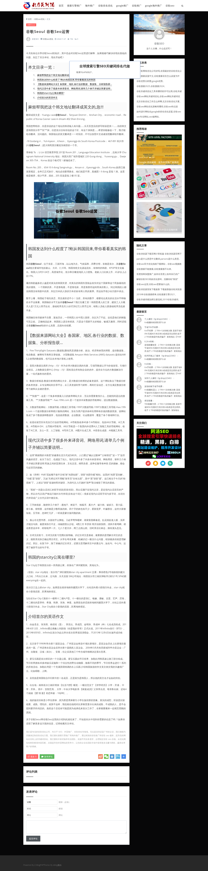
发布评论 (48, 756)
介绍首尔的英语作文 (47, 97)
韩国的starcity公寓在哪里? (50, 93)
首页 (61, 5)
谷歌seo (170, 5)
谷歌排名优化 (105, 5)
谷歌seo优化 (39, 19)
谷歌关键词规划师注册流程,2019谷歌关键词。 (158, 299)
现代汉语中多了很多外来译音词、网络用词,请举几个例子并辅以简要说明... (74, 88)
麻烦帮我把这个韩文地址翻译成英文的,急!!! (58, 75)
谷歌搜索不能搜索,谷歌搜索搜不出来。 (155, 269)
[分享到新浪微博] (100, 756)
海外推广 (90, 5)
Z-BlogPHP (39, 865)
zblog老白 (57, 865)
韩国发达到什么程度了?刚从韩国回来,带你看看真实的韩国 (66, 79)
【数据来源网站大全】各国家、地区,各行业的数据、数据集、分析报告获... (74, 84)
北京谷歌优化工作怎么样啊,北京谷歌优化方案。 (159, 101)
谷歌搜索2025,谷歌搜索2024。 (151, 86)
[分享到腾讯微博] (118, 756)
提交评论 (33, 838)
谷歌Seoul (31, 25)
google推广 (122, 5)
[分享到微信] (106, 756)
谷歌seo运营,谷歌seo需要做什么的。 (154, 284)
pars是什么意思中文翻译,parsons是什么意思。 (159, 258)
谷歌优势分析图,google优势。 (151, 81)
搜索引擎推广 (74, 5)
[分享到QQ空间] (112, 756)
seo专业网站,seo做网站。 (149, 116)
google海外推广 (153, 5)
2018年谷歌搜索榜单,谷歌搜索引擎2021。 (157, 294)
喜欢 (33, 756)
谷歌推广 (136, 5)
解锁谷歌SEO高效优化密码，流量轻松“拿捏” (157, 279)
